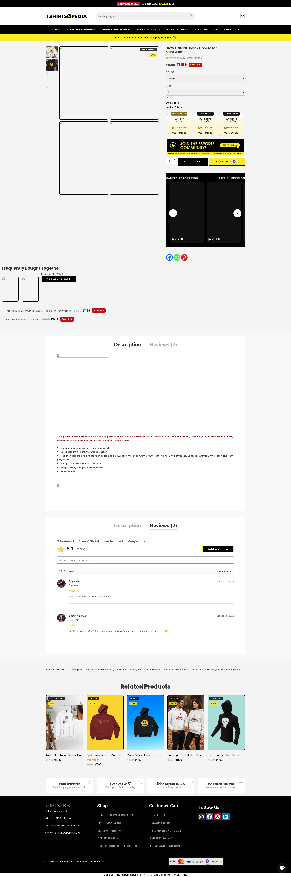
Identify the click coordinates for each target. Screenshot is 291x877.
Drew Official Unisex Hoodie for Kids (145, 755)
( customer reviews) (191, 57)
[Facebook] (169, 257)
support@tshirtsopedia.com (65, 825)
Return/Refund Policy (133, 874)
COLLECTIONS (175, 29)
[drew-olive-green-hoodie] (83, 158)
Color (170, 72)
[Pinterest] (184, 257)
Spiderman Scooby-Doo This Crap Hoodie (105, 755)
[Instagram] (201, 816)
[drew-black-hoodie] (134, 83)
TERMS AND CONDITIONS (165, 846)
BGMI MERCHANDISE (81, 29)
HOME (56, 29)
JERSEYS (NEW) (148, 29)
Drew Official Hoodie (148, 669)
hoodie (220, 669)
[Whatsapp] (176, 257)
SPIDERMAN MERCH (116, 29)
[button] (109, 831)
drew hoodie (129, 669)
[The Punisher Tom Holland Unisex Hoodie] (226, 722)
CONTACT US (158, 815)
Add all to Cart (59, 279)
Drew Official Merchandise (97, 669)
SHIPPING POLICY (161, 838)
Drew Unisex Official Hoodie (199, 669)
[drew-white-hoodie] (52, 51)
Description (127, 344)
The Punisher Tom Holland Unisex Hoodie (226, 755)
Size (169, 86)
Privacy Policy (179, 874)
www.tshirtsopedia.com (62, 832)
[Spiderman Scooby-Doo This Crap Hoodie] (105, 722)
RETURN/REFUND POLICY (165, 830)
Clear (169, 97)
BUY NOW (222, 161)
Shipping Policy (112, 874)
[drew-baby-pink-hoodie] (134, 158)
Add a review (218, 549)
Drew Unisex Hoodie (172, 669)
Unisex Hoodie (232, 669)
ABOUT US (231, 29)
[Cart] (242, 16)
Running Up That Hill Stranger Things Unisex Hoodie (185, 755)
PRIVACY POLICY (160, 823)
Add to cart (193, 161)
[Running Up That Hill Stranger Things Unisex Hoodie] (185, 722)
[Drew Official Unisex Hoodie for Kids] (145, 722)
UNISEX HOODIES (205, 29)
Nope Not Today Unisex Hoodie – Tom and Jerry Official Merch (64, 755)
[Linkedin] (225, 816)
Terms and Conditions (158, 874)
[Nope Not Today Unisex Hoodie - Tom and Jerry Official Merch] (64, 722)
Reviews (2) (163, 344)
